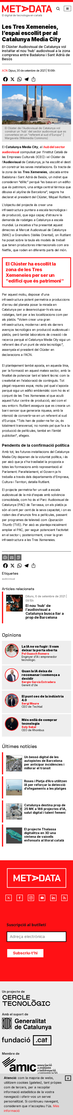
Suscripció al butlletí (26, 924)
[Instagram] (31, 898)
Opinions (11, 635)
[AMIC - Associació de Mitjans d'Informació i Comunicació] (36, 1065)
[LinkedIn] (53, 898)
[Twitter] (8, 898)
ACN (5, 70)
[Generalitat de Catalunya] (36, 1024)
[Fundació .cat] (36, 1040)
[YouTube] (42, 898)
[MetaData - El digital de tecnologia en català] (27, 9)
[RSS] (64, 898)
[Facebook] (20, 898)
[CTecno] (36, 1000)
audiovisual (8, 578)
